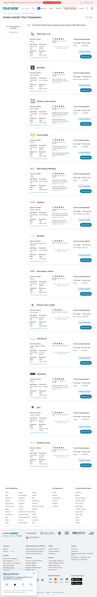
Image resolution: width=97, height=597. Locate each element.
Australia (8, 498)
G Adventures (56, 498)
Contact (81, 8)
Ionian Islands (25, 13)
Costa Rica (35, 520)
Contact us (74, 549)
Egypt (7, 509)
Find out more (13, 32)
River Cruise (79, 503)
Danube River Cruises (25, 511)
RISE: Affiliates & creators (56, 563)
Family (77, 520)
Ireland (34, 495)
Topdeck (54, 503)
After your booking (8, 565)
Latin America (9, 503)
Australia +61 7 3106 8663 (79, 559)
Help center (74, 551)
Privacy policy (30, 590)
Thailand (21, 503)
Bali (6, 517)
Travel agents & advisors (55, 560)
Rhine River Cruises (38, 506)
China (7, 520)
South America (9, 506)
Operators (32, 13)
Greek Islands (23, 522)
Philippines (22, 498)
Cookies (47, 592)
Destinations (42, 8)
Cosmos (54, 495)
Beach (77, 517)
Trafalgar (55, 506)
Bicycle (77, 495)
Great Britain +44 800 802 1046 (80, 557)
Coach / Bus (79, 511)
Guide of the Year (53, 549)
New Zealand (23, 495)
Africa (7, 492)
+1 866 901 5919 (88, 2)
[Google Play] (76, 583)
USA (33, 522)
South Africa (9, 514)
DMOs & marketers (54, 565)
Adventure (78, 492)
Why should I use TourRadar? (12, 563)
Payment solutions (31, 563)
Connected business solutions (35, 551)
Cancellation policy (8, 567)
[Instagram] (37, 580)
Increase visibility (31, 565)
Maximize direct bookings (33, 567)
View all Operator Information (38, 57)
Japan (20, 492)
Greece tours (17, 13)
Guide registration (53, 551)
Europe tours (10, 13)
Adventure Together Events (34, 553)
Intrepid (54, 501)
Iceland (34, 492)
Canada (34, 517)
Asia (6, 495)
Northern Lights (80, 501)
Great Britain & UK (24, 517)
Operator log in (30, 570)
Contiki (54, 492)
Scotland (34, 509)
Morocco (8, 511)
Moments (59, 8)
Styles (51, 8)
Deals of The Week (70, 8)
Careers (9, 551)
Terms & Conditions (58, 592)
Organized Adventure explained (35, 549)
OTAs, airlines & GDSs (55, 567)
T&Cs (24, 590)
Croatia (21, 509)
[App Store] (76, 579)
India (6, 522)
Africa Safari (79, 506)
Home (4, 13)
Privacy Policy (39, 592)
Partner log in (52, 570)
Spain (34, 511)
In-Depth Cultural (80, 509)
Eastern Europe (23, 514)
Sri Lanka (21, 501)
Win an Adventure (11, 561)
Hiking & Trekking (80, 498)
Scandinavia (35, 501)
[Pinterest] (42, 580)
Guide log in (52, 553)
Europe (7, 501)
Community (6, 570)
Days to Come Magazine (10, 558)
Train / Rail (78, 514)
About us (5, 549)
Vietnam (21, 506)
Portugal (34, 503)
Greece (21, 520)
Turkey (34, 514)
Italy (33, 498)
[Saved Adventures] (87, 8)
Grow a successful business (34, 560)
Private (77, 522)
